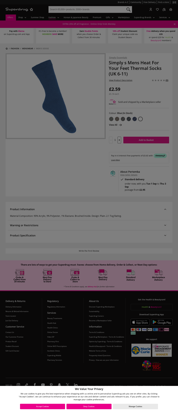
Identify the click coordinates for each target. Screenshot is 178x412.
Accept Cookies (42, 406)
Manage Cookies (135, 406)
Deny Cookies (89, 406)
